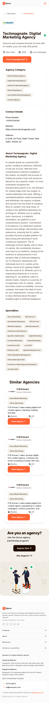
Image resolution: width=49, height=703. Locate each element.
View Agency (17, 421)
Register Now (23, 548)
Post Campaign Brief (15, 59)
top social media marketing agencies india (13, 14)
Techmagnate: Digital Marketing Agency (29, 14)
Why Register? (23, 556)
